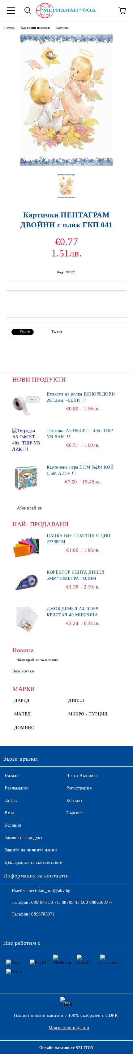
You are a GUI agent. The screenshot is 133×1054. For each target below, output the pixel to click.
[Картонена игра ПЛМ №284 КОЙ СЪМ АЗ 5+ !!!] (26, 478)
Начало (9, 27)
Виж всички (23, 671)
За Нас (11, 800)
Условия (13, 825)
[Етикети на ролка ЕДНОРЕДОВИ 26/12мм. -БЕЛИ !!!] (26, 405)
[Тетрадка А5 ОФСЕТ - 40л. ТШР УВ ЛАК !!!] (26, 442)
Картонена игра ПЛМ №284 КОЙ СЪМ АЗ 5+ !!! (80, 470)
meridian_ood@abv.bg (49, 890)
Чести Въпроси (81, 775)
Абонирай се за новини (38, 660)
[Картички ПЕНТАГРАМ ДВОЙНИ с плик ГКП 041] (66, 164)
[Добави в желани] (122, 301)
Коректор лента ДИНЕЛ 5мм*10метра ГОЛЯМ (76, 575)
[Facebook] (11, 927)
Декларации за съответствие (33, 862)
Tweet (56, 332)
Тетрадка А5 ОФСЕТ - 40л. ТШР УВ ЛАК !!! (80, 433)
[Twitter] (25, 927)
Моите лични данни (69, 1028)
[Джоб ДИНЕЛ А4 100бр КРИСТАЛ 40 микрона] (26, 620)
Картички (62, 27)
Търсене (74, 813)
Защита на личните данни (31, 850)
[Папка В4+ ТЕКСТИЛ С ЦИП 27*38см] (26, 547)
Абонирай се (29, 508)
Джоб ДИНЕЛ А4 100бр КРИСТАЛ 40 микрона (72, 611)
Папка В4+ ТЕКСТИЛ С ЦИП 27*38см (78, 538)
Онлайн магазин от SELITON (66, 1048)
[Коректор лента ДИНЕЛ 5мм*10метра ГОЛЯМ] (26, 583)
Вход (9, 813)
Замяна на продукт (24, 837)
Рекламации (17, 788)
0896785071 (43, 914)
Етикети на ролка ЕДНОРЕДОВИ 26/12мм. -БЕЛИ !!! (81, 397)
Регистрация (79, 788)
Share (25, 332)
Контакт (74, 800)
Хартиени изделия (35, 27)
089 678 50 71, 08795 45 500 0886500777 (72, 902)
